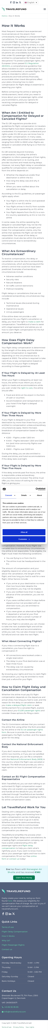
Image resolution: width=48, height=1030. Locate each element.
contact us (14, 859)
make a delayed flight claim (19, 705)
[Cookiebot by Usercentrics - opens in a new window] (35, 489)
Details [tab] (24, 495)
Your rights (30, 1027)
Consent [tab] (8, 495)
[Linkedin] (17, 2)
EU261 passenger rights (29, 711)
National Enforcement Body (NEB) (26, 759)
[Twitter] (20, 2)
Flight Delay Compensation (15, 932)
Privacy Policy (18, 1027)
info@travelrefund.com (15, 1012)
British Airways (36, 875)
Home (4, 16)
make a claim (34, 322)
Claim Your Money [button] (24, 878)
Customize (23, 539)
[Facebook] (11, 2)
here (10, 901)
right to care (27, 388)
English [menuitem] (30, 2)
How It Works (8, 936)
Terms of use (8, 927)
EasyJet (34, 875)
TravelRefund (8, 8)
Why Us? (6, 940)
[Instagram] (14, 2)
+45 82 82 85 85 (11, 1007)
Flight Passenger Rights (13, 945)
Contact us (7, 949)
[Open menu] (44, 9)
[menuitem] (30, 2)
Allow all (24, 532)
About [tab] (39, 495)
